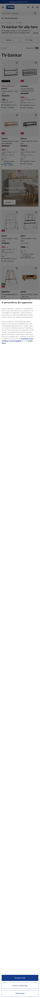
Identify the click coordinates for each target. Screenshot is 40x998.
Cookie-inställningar (20, 986)
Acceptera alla (20, 978)
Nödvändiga (20, 993)
